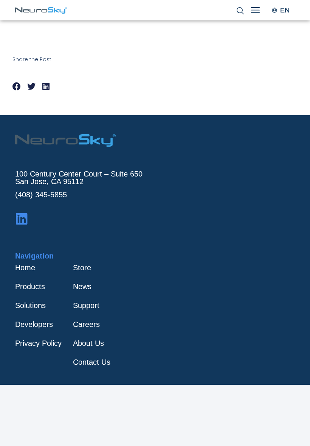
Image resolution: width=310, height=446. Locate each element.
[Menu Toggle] (255, 10)
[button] (16, 86)
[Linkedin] (21, 218)
